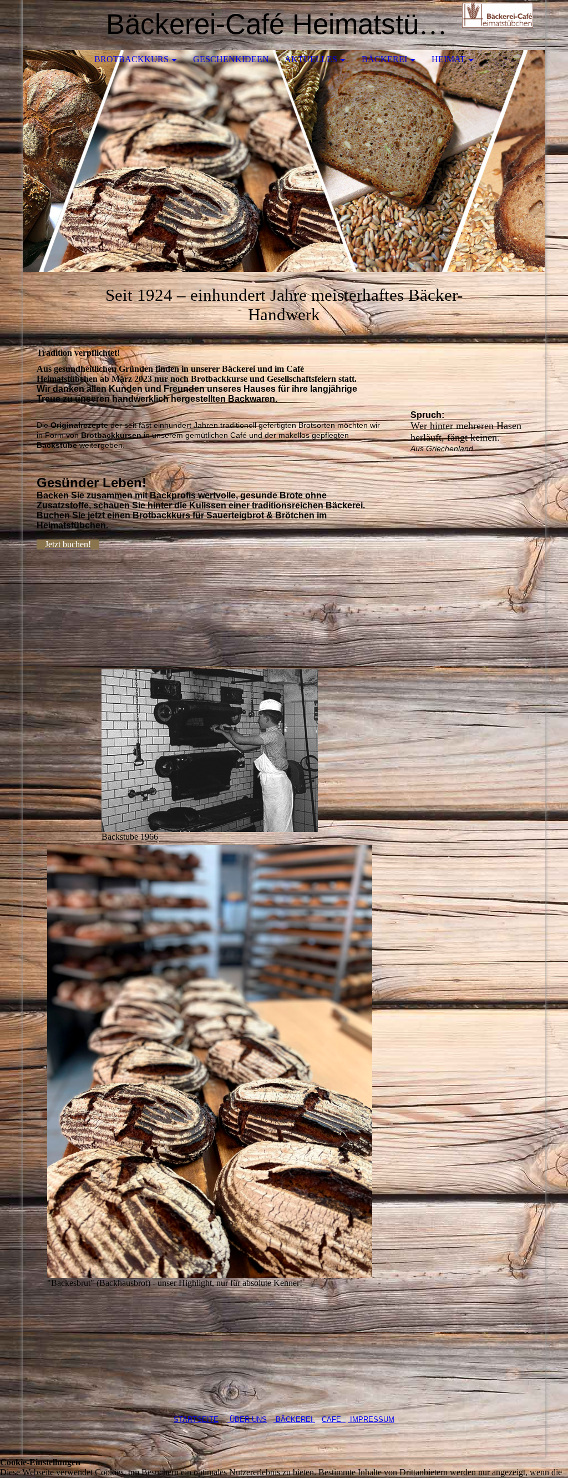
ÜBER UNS (247, 1419)
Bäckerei (384, 59)
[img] (503, 25)
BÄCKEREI (295, 1419)
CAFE (334, 1419)
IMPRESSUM (371, 1419)
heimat (448, 59)
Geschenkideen (231, 59)
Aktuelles (311, 59)
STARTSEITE (196, 1419)
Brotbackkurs (131, 59)
